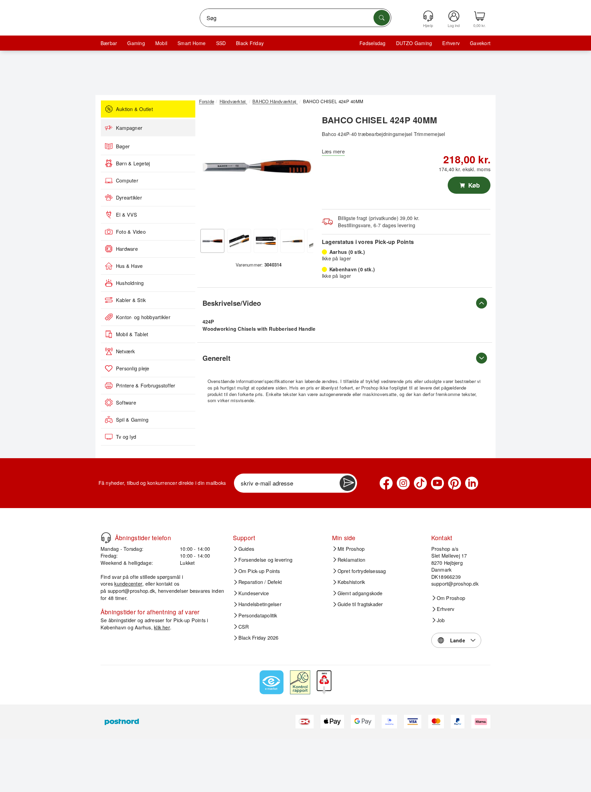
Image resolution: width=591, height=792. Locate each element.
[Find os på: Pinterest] (454, 483)
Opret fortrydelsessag (362, 571)
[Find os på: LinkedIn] (471, 483)
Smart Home (192, 43)
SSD (221, 43)
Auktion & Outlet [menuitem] (134, 109)
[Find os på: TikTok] (420, 483)
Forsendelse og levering (265, 559)
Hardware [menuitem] (127, 248)
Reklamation (352, 559)
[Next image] (303, 168)
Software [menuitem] (126, 402)
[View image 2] (239, 241)
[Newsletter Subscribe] (347, 483)
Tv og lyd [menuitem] (126, 436)
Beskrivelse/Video (231, 303)
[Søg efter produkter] (381, 18)
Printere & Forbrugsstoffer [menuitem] (145, 385)
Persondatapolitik (257, 615)
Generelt (216, 358)
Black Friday (250, 43)
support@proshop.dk (131, 590)
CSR (243, 626)
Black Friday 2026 (258, 637)
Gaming (136, 43)
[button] (256, 166)
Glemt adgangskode (360, 593)
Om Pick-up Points (259, 571)
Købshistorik (351, 581)
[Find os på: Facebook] (386, 483)
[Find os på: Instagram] (403, 483)
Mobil (161, 43)
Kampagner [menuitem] (129, 127)
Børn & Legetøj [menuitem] (133, 163)
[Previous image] (209, 168)
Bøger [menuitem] (123, 146)
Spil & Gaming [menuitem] (132, 419)
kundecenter (128, 583)
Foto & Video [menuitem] (131, 231)
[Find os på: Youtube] (437, 483)
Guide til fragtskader (360, 604)
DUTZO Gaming (414, 43)
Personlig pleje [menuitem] (132, 368)
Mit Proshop (351, 548)
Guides (246, 548)
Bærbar (109, 43)
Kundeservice (253, 593)
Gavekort (480, 43)
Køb (473, 185)
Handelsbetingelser (259, 604)
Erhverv (451, 43)
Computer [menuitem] (127, 180)
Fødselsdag (372, 43)
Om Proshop (451, 598)
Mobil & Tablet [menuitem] (132, 334)
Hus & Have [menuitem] (129, 265)
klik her (162, 627)
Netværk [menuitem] (125, 351)
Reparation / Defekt (260, 581)
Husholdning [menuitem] (130, 282)
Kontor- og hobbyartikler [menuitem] (143, 317)
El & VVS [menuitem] (126, 214)
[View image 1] (212, 241)
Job (441, 620)
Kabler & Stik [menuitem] (131, 300)
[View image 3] (266, 241)
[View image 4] (292, 241)
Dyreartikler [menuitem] (129, 197)
